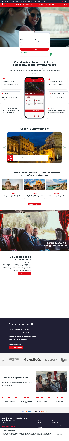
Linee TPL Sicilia (25, 4)
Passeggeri (22, 43)
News (53, 4)
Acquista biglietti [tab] (26, 32)
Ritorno (36, 39)
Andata (21, 39)
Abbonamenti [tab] (42, 32)
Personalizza (59, 434)
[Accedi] (66, 5)
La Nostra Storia (39, 418)
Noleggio (40, 4)
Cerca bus (34, 49)
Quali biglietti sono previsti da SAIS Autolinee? (21, 329)
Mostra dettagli (6, 438)
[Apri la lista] (33, 37)
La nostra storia (47, 4)
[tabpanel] (34, 44)
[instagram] (3, 1)
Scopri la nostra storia (23, 273)
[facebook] (2, 1)
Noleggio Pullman (39, 425)
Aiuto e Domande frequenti (36, 1)
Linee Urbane (32, 4)
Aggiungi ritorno (40, 41)
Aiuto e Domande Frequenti (41, 427)
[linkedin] (5, 1)
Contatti (44, 1)
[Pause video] (34, 27)
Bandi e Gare (54, 424)
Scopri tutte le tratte (33, 204)
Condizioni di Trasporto (56, 425)
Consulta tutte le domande (15, 347)
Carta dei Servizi (55, 427)
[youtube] (7, 1)
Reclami (53, 420)
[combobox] (26, 37)
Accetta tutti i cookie (60, 430)
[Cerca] (64, 5)
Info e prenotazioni (16, 1)
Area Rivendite (55, 422)
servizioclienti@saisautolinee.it (25, 1)
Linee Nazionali (18, 4)
